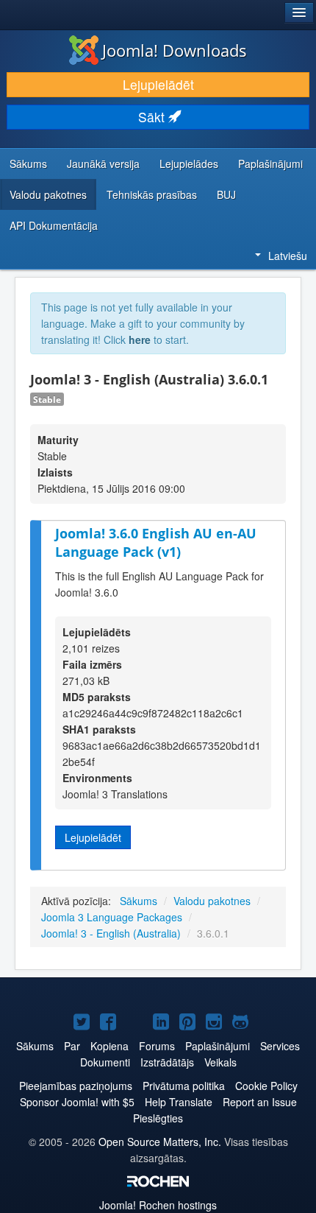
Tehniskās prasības (152, 194)
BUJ (226, 194)
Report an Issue (260, 1101)
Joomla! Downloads (174, 50)
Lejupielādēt (158, 84)
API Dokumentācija (54, 225)
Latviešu (287, 255)
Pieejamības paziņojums (75, 1085)
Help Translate (178, 1101)
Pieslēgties (158, 1118)
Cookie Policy (266, 1085)
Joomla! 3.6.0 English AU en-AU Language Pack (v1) (155, 542)
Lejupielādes (188, 163)
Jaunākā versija (103, 163)
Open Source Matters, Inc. (159, 1141)
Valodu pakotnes (48, 194)
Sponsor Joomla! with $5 (77, 1101)
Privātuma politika (184, 1085)
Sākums (28, 163)
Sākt (153, 117)
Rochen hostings (158, 1205)
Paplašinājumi (270, 163)
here (140, 339)
